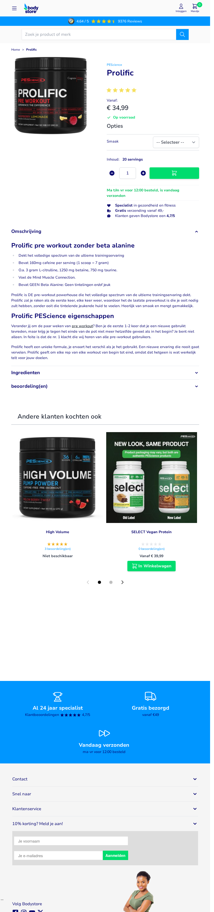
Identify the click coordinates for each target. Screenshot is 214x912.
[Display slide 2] (111, 582)
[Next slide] (122, 582)
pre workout (82, 325)
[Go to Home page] (31, 8)
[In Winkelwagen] (174, 173)
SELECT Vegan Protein (151, 531)
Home (15, 50)
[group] (122, 90)
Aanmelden (115, 855)
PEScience (114, 65)
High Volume (57, 531)
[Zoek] (182, 34)
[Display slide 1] (99, 582)
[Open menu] (14, 8)
